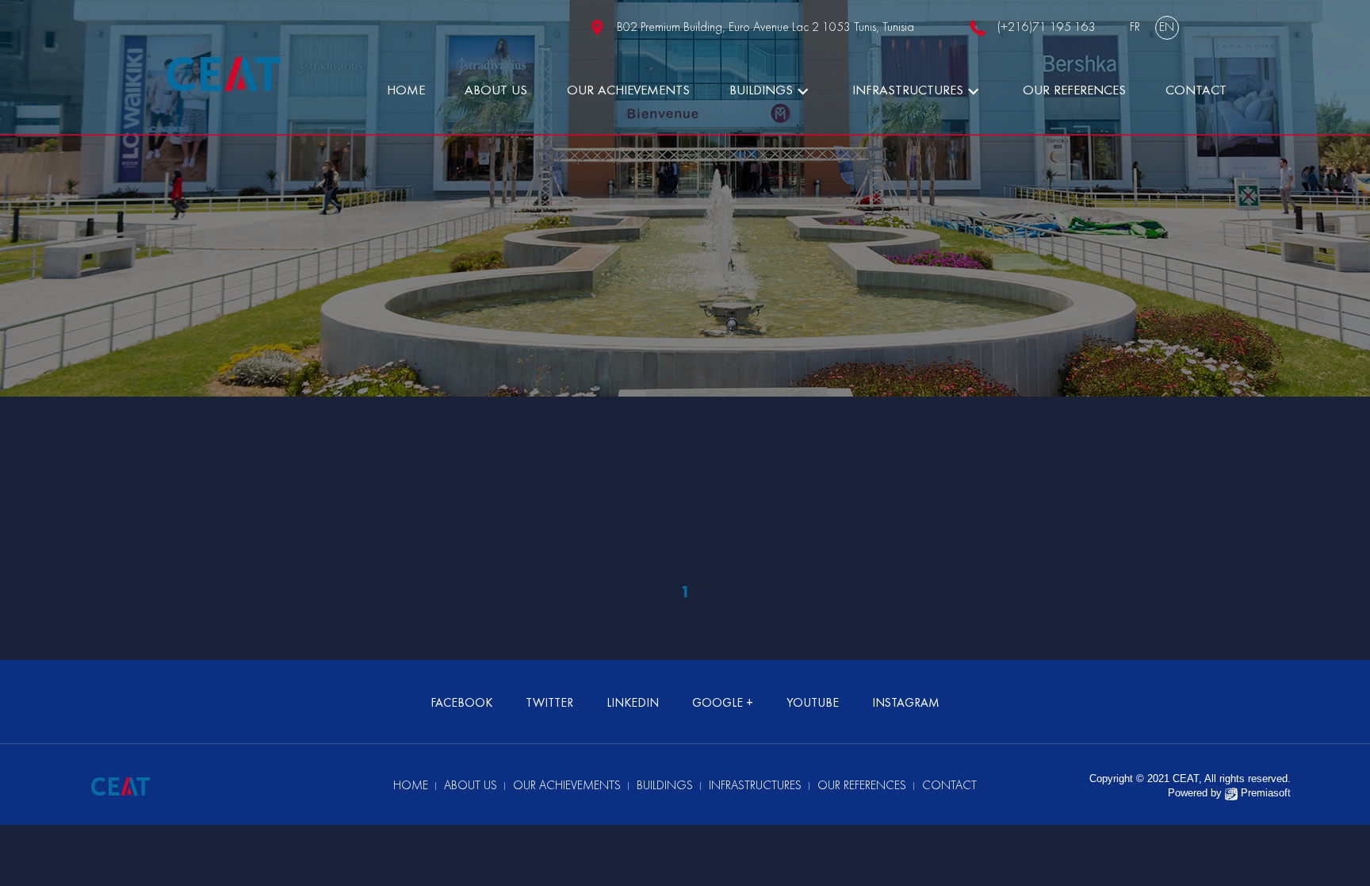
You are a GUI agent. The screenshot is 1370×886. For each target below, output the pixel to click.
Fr (1135, 27)
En (1166, 27)
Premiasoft (1266, 793)
